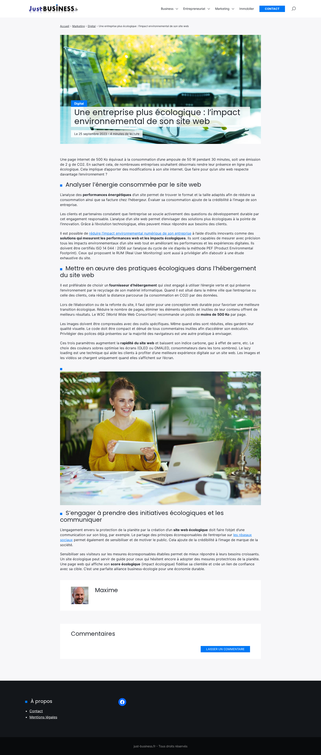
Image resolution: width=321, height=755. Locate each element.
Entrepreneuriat (194, 8)
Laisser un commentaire (225, 649)
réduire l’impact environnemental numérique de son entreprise (140, 233)
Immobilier (246, 8)
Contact (272, 8)
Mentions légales (43, 717)
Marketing (222, 8)
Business (167, 8)
